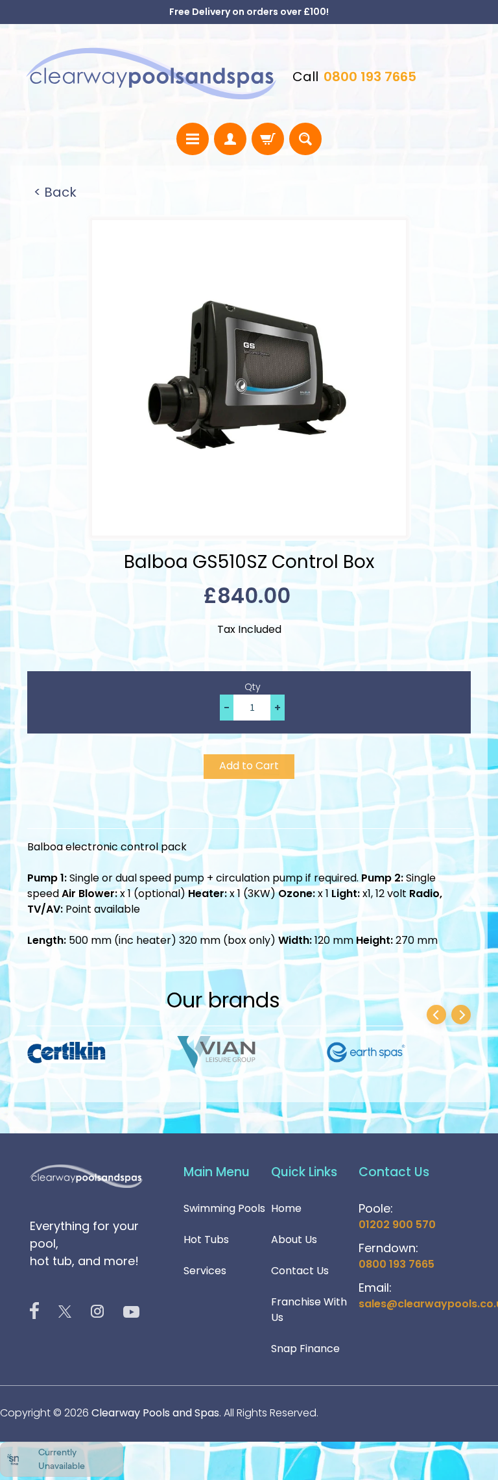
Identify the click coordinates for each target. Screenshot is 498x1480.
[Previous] (436, 1014)
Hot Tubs (206, 1239)
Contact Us (300, 1270)
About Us (294, 1239)
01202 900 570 (397, 1224)
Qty (252, 686)
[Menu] (192, 139)
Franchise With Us (309, 1309)
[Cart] (268, 139)
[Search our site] (305, 139)
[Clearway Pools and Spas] (151, 73)
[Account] (230, 139)
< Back (55, 192)
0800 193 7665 (370, 76)
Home (286, 1208)
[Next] (461, 1014)
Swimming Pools (224, 1208)
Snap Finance (305, 1348)
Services (205, 1270)
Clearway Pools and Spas (155, 1412)
